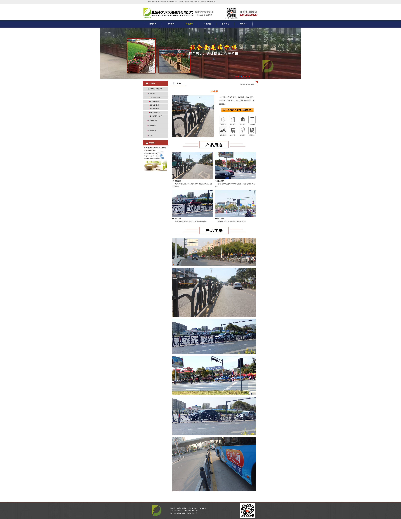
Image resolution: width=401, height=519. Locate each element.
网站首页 (153, 24)
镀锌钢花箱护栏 (154, 108)
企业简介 (171, 24)
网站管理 (194, 513)
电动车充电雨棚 (152, 120)
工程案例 (207, 24)
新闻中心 (225, 24)
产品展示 (189, 24)
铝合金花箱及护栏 (155, 97)
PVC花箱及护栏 (154, 101)
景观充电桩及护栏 (155, 112)
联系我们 (243, 24)
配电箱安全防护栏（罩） (157, 116)
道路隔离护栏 (152, 125)
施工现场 (150, 135)
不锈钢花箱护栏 (154, 105)
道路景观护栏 (152, 93)
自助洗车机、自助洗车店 (155, 89)
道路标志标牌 (152, 130)
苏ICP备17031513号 (200, 508)
